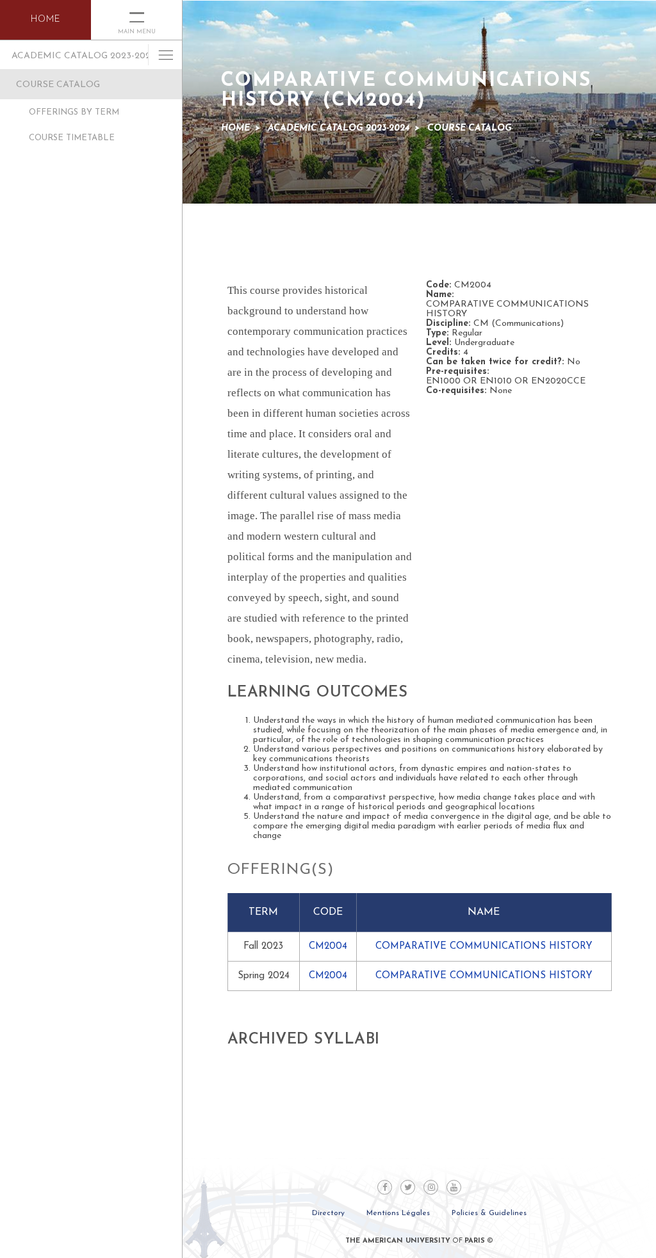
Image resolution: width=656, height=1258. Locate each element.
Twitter (407, 1187)
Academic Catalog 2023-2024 (84, 56)
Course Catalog (58, 85)
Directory (328, 1213)
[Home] (45, 20)
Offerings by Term (74, 112)
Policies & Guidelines (489, 1213)
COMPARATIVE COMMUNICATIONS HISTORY (484, 946)
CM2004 (328, 946)
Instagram (430, 1187)
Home (235, 128)
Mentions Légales (398, 1213)
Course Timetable (72, 138)
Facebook (384, 1187)
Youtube (454, 1187)
